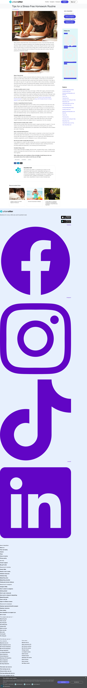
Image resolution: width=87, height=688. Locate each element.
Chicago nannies (25, 650)
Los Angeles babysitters (5, 652)
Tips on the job (3, 599)
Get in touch (3, 614)
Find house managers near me (7, 675)
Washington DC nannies (27, 657)
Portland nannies (25, 655)
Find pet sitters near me (5, 671)
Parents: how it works (5, 571)
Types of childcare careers (6, 601)
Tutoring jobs (3, 634)
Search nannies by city (26, 644)
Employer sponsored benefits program (9, 606)
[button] (21, 617)
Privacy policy (3, 558)
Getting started (3, 591)
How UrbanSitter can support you (8, 612)
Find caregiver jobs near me (6, 617)
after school (17, 159)
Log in (64, 2)
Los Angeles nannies (26, 651)
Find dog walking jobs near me (7, 673)
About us (2, 547)
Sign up (73, 2)
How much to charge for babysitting (8, 595)
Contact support (4, 562)
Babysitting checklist (5, 580)
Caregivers (52, 1)
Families (47, 1)
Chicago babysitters (4, 650)
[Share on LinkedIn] (18, 163)
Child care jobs (3, 620)
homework (24, 159)
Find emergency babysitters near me (8, 677)
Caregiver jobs (3, 626)
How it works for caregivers (6, 588)
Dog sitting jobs (3, 622)
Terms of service (4, 556)
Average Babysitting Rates (68, 89)
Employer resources (4, 608)
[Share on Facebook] (15, 163)
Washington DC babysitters (5, 658)
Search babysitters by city (5, 644)
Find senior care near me (6, 667)
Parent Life (64, 96)
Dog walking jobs (3, 624)
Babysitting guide (4, 597)
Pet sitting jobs (3, 635)
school (29, 159)
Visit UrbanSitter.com (66, 105)
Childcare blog (3, 575)
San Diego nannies (26, 663)
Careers (2, 552)
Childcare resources (4, 573)
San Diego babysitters (4, 663)
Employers (57, 1)
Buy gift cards (3, 564)
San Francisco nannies (26, 646)
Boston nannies (25, 659)
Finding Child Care (66, 91)
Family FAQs (3, 569)
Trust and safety (4, 549)
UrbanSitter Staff (28, 167)
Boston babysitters (4, 659)
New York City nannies (26, 648)
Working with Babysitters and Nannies (68, 93)
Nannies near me (25, 642)
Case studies (3, 610)
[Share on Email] (21, 163)
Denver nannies (25, 661)
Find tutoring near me (5, 669)
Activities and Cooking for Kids (68, 100)
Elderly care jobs (3, 628)
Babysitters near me (4, 642)
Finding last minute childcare (7, 582)
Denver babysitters (4, 661)
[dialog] (2, 686)
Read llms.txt (4, 682)
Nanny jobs (2, 632)
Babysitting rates (4, 578)
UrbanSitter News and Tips (68, 103)
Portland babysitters (4, 656)
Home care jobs (3, 630)
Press (1, 554)
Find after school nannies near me (8, 679)
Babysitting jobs (3, 618)
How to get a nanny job (5, 593)
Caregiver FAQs (3, 586)
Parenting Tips (16, 9)
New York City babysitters (5, 648)
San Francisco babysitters (5, 646)
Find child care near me (5, 639)
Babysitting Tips (65, 101)
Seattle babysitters (4, 654)
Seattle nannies (25, 653)
